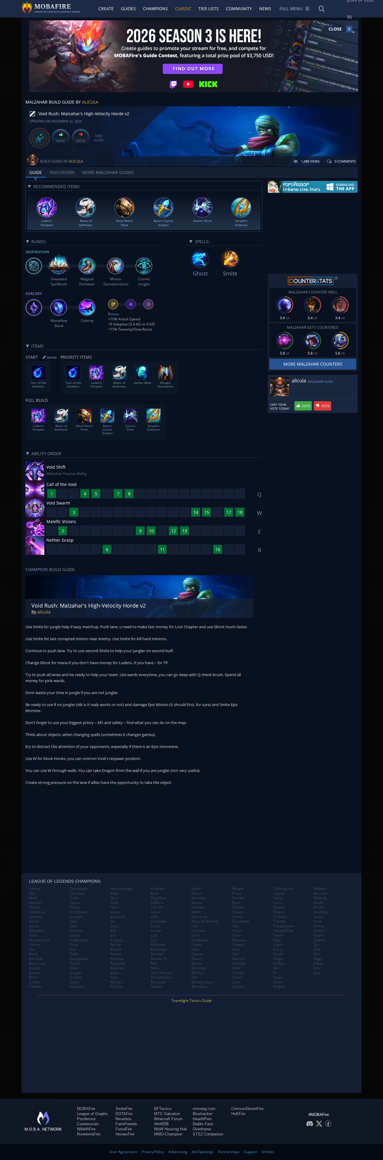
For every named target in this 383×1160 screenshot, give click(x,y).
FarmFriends (126, 1124)
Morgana (158, 982)
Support (250, 1151)
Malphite (158, 944)
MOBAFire (86, 1108)
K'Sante (116, 940)
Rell (194, 977)
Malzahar (159, 949)
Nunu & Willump (205, 921)
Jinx (113, 935)
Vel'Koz (279, 963)
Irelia (114, 902)
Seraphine (240, 921)
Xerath (318, 907)
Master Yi (159, 958)
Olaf (195, 926)
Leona (156, 912)
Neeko (197, 902)
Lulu (154, 935)
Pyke (195, 949)
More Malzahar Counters (312, 364)
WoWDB (161, 1124)
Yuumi (318, 935)
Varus (277, 949)
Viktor (277, 982)
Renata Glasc (202, 982)
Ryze (236, 902)
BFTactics (163, 1108)
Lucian (156, 930)
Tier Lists (208, 8)
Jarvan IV (117, 916)
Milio (155, 968)
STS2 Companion (208, 1134)
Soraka (238, 972)
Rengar (238, 888)
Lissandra (159, 921)
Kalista (115, 949)
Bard (33, 954)
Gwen (74, 982)
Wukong (320, 898)
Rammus (199, 968)
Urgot (277, 944)
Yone (317, 921)
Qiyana (197, 954)
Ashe (33, 935)
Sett (235, 926)
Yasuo (318, 916)
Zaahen (319, 940)
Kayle (114, 972)
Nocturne (199, 916)
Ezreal (75, 935)
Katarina (117, 968)
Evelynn (76, 930)
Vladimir (280, 986)
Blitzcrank (37, 963)
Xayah (318, 902)
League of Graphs (92, 1113)
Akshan (35, 902)
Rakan (197, 963)
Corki (74, 898)
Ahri (32, 893)
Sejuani (238, 912)
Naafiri (156, 986)
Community (239, 8)
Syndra (238, 986)
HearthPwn (202, 1119)
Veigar (278, 958)
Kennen (116, 982)
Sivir (235, 954)
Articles (268, 1151)
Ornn (196, 935)
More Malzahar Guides (108, 172)
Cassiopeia (79, 888)
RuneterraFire (88, 1134)
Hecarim (77, 986)
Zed (316, 949)
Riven (236, 893)
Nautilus (198, 898)
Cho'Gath (77, 893)
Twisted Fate (283, 930)
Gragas (76, 972)
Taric (277, 902)
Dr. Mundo (78, 912)
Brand (34, 968)
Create (106, 8)
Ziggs (317, 958)
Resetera (123, 1119)
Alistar (34, 907)
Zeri (316, 954)
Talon (277, 898)
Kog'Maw (158, 898)
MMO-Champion (168, 1134)
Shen (236, 935)
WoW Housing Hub (170, 1129)
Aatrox (34, 888)
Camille (35, 986)
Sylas (236, 982)
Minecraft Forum (168, 1119)
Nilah (196, 912)
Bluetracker (202, 1113)
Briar (33, 977)
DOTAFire (124, 1113)
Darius (75, 902)
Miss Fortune (161, 972)
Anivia (34, 921)
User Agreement (123, 1151)
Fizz (73, 949)
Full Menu (291, 8)
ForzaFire (123, 1129)
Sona (236, 968)
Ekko (73, 921)
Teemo (279, 907)
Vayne (278, 954)
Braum (34, 972)
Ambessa (37, 912)
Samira (238, 907)
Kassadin (117, 963)
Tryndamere (283, 926)
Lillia (154, 916)
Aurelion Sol (39, 940)
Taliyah (279, 893)
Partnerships (228, 1151)
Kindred (157, 888)
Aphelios (36, 930)
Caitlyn (34, 982)
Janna (115, 912)
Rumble (238, 898)
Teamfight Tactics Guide (191, 1000)
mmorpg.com (204, 1108)
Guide (35, 172)
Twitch (278, 935)
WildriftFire (86, 1129)
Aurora (35, 944)
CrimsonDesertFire (247, 1108)
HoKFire (238, 1113)
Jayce (114, 926)
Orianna (198, 930)
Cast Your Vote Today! (280, 407)
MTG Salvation (167, 1113)
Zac (316, 944)
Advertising (177, 1151)
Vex (276, 968)
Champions (155, 8)
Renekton (199, 986)
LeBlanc (157, 902)
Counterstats (88, 1124)
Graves (76, 977)
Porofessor (86, 1119)
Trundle (279, 921)
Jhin (113, 930)
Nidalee (198, 907)
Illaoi (114, 898)
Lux (153, 940)
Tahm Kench (283, 888)
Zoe (316, 968)
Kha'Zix (116, 986)
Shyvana (239, 940)
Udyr (277, 940)
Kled (154, 893)
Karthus (116, 958)
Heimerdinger (122, 888)
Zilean (318, 963)
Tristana (280, 916)
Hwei (114, 893)
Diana (75, 907)
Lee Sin (157, 907)
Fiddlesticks (79, 940)
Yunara (319, 930)
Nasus (197, 893)
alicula (90, 102)
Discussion (62, 172)
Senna (237, 916)
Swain (237, 977)
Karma (115, 954)
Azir (32, 949)
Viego (277, 977)
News (265, 8)
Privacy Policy (153, 1151)
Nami (196, 888)
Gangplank (79, 958)
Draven (76, 916)
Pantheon (199, 940)
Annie (34, 926)
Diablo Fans (203, 1124)
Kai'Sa (115, 944)
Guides (128, 8)
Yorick (318, 926)
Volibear (320, 888)
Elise (73, 926)
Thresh (279, 912)
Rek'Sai (197, 972)
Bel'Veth (36, 958)
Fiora (74, 944)
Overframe (202, 1129)
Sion (235, 949)
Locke (155, 926)
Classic (183, 8)
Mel (154, 963)
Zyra (317, 972)
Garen (75, 963)
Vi (274, 972)
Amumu (35, 916)
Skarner (238, 958)
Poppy (197, 944)
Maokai (157, 954)
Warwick (320, 893)
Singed (238, 944)
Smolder (239, 963)
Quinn (196, 958)
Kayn (114, 977)
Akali (33, 898)
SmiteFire (123, 1108)
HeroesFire (124, 1134)
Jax (112, 921)
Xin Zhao (320, 912)
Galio (74, 954)
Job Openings (203, 1151)
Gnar (74, 968)
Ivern (114, 907)
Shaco (237, 930)
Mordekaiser (161, 977)
